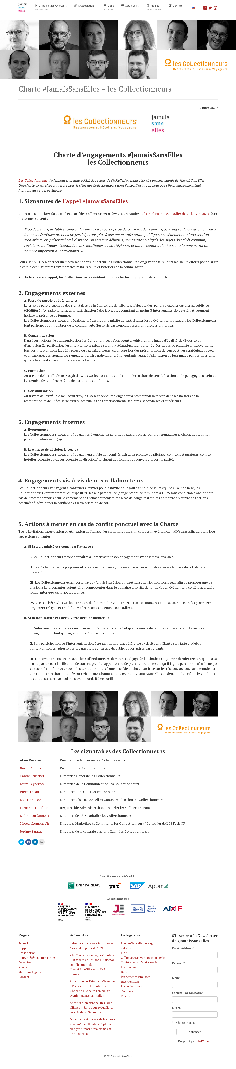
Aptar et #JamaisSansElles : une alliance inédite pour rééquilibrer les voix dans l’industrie (92, 1007)
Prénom (178, 963)
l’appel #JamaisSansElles (95, 201)
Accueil (23, 943)
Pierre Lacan (29, 791)
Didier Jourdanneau (34, 815)
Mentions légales (29, 972)
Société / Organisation (188, 993)
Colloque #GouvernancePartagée (143, 958)
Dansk (125, 972)
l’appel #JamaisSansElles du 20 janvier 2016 (177, 213)
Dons (109, 7)
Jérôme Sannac (31, 831)
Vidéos (125, 996)
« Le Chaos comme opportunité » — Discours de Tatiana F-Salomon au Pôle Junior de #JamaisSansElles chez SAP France (92, 964)
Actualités (25, 962)
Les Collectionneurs (33, 180)
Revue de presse (131, 986)
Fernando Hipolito (34, 807)
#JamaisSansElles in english (139, 943)
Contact (23, 977)
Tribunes (127, 991)
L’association (27, 953)
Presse (22, 967)
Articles (126, 948)
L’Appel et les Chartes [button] (50, 7)
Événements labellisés (135, 977)
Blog (124, 953)
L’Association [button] (86, 5)
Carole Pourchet (32, 776)
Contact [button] (177, 5)
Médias (154, 7)
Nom (176, 978)
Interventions (130, 982)
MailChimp (203, 1041)
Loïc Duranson (31, 799)
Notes (176, 1008)
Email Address (183, 948)
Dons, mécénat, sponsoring (36, 958)
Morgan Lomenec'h (34, 823)
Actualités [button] (131, 5)
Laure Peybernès (32, 784)
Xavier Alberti (30, 768)
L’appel (23, 948)
